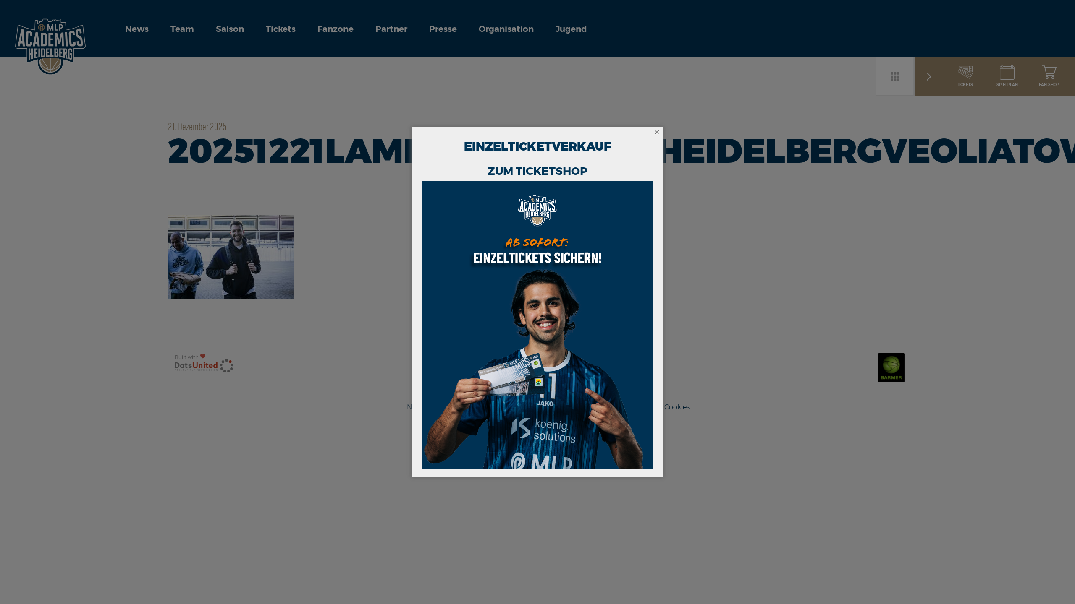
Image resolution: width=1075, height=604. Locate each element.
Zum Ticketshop (537, 171)
